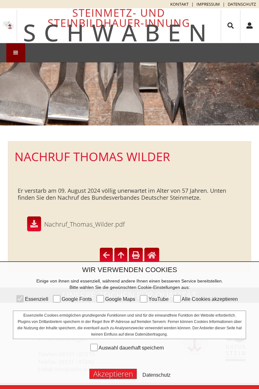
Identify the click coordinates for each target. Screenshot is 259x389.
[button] (15, 52)
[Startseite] (151, 255)
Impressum (208, 4)
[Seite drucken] (136, 255)
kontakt (179, 4)
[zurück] (106, 255)
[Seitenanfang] (120, 255)
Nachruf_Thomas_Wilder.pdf (84, 224)
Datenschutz (242, 4)
